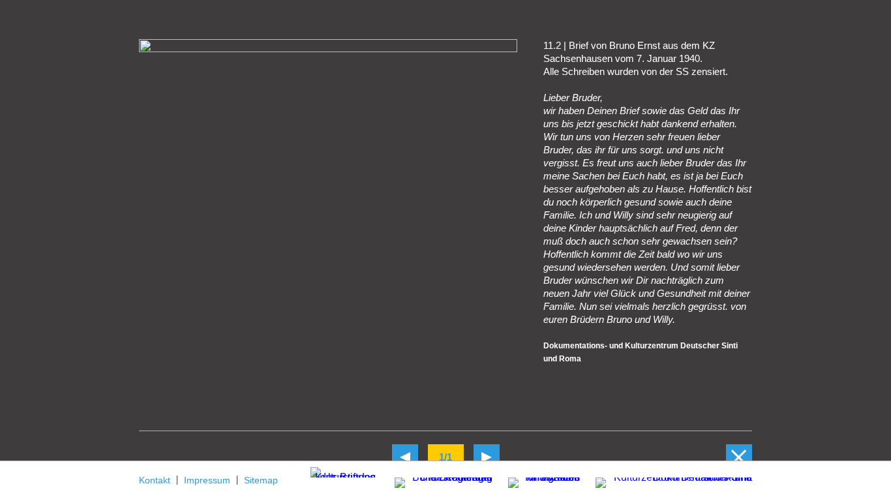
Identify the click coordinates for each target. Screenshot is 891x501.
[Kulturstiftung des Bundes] (343, 471)
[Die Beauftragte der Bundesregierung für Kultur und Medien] (435, 480)
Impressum (207, 480)
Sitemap (261, 480)
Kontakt (154, 480)
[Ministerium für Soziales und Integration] (537, 483)
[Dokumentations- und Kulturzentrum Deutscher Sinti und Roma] (667, 480)
